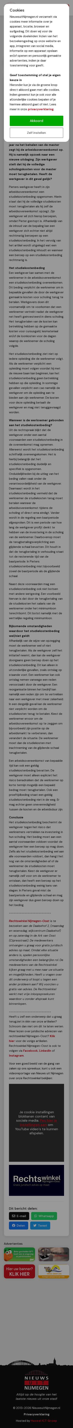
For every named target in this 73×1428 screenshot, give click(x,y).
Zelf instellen (36, 133)
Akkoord (36, 120)
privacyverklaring (41, 109)
